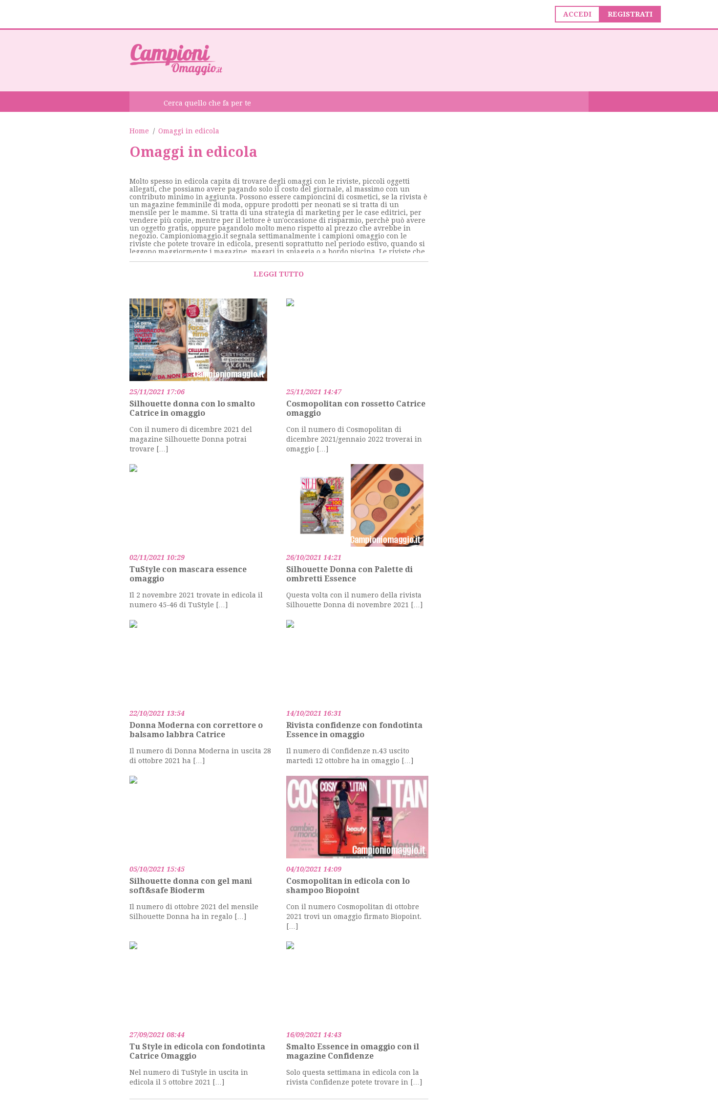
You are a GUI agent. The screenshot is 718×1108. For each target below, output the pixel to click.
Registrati (630, 14)
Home (139, 131)
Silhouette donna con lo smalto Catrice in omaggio (192, 408)
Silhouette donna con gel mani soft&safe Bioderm (190, 885)
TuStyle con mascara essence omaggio (188, 574)
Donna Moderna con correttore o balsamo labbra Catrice (196, 730)
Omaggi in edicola (188, 131)
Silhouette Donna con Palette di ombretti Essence (349, 574)
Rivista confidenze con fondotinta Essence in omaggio (354, 730)
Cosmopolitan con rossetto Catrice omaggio (355, 408)
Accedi (577, 14)
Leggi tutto (278, 274)
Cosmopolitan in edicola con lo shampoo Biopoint (348, 885)
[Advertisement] (411, 60)
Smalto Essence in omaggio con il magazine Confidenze (352, 1051)
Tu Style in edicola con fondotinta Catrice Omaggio (197, 1051)
